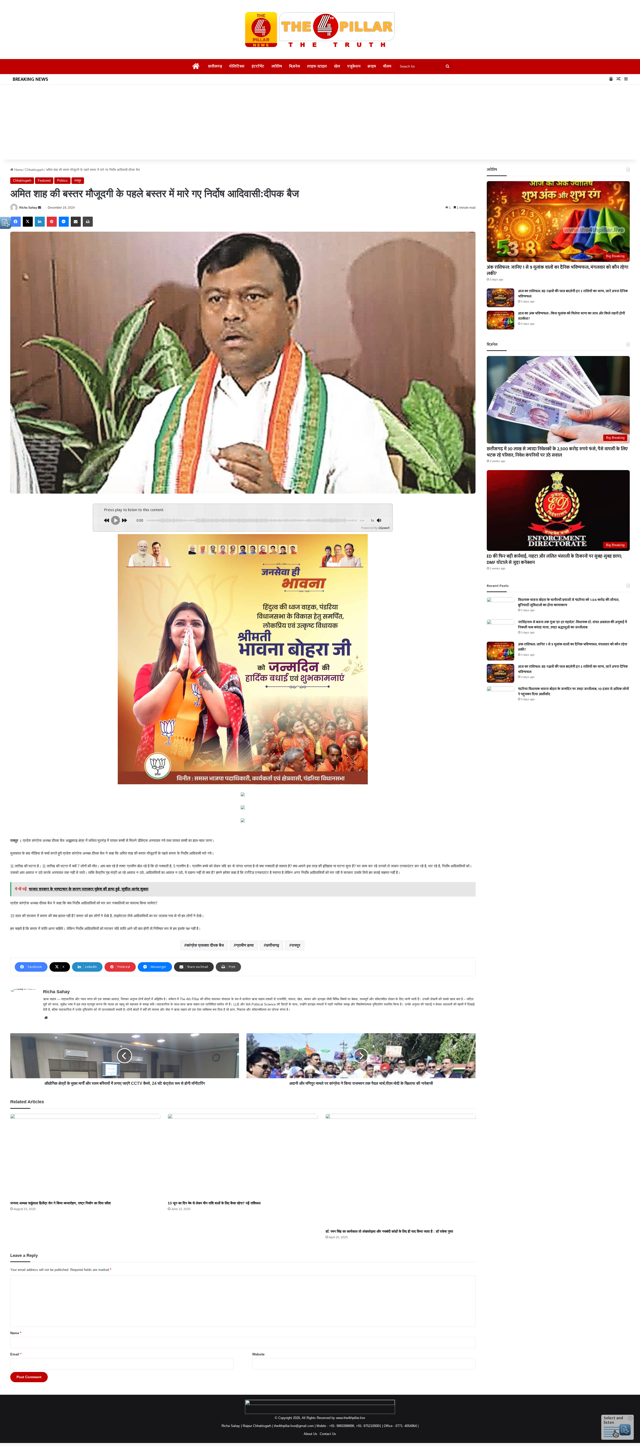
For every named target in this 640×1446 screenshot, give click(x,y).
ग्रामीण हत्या (245, 945)
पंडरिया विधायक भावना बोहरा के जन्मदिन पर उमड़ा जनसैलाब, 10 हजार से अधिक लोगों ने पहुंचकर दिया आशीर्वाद (573, 691)
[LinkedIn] (40, 222)
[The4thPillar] (320, 29)
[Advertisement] (320, 122)
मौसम (387, 66)
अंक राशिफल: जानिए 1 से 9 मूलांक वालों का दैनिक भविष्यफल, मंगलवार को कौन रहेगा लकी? (557, 270)
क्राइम (372, 66)
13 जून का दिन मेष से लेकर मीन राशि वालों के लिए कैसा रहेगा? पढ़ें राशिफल (214, 1203)
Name (15, 1333)
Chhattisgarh (34, 170)
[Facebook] (16, 222)
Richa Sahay (28, 207)
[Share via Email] (76, 222)
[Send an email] (39, 207)
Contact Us (328, 1434)
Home (18, 170)
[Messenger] (64, 222)
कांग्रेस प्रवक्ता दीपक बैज (205, 945)
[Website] (46, 1018)
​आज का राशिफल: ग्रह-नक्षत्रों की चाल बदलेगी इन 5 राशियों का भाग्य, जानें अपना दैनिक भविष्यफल (573, 293)
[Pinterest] (52, 222)
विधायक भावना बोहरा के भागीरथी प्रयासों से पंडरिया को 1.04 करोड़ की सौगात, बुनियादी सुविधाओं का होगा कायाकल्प (568, 602)
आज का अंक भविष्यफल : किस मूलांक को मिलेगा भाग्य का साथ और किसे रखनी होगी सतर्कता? (571, 315)
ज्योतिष (276, 66)
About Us (310, 1434)
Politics (62, 180)
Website (258, 1354)
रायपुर (77, 180)
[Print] (88, 222)
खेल (337, 66)
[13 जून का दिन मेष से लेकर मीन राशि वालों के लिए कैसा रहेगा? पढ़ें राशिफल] (243, 1156)
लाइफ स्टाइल (317, 66)
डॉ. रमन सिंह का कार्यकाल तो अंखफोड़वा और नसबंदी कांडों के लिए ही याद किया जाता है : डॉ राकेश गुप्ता (389, 1231)
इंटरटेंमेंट (258, 66)
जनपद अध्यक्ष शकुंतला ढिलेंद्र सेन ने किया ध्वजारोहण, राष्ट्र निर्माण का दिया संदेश (60, 1203)
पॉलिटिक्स (236, 66)
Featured (44, 180)
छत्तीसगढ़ (215, 66)
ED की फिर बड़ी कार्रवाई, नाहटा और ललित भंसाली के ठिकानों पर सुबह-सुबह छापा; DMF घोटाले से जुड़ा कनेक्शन (554, 559)
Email (16, 1354)
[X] (28, 222)
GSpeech (384, 527)
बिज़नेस (294, 66)
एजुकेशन (353, 66)
